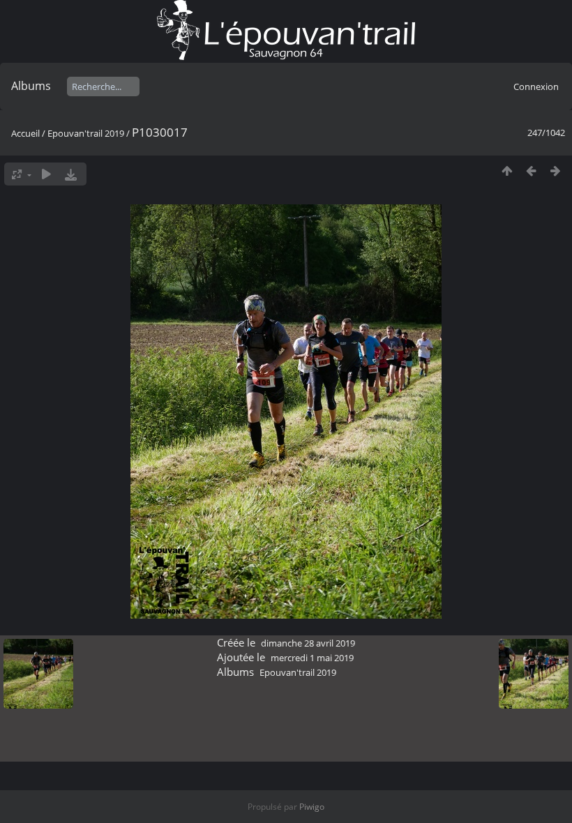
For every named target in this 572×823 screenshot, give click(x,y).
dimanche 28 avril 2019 (308, 643)
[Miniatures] (507, 171)
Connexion (536, 86)
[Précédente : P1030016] (531, 171)
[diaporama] (46, 174)
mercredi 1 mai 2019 (312, 657)
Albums (31, 85)
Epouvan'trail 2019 (85, 133)
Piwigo (311, 807)
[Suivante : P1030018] (555, 171)
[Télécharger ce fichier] (71, 174)
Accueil (25, 133)
